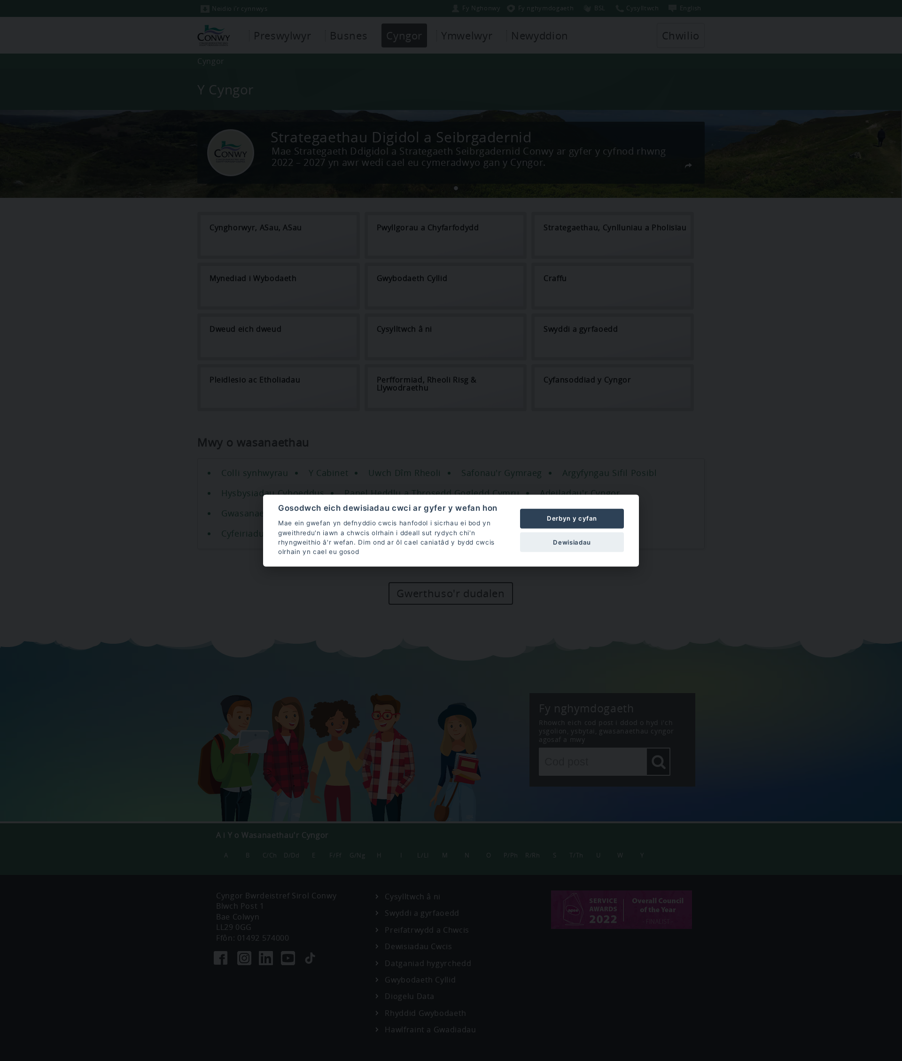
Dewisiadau (572, 542)
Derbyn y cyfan (572, 518)
